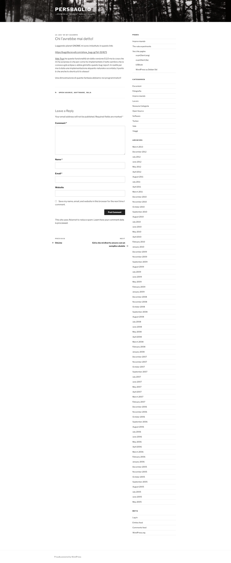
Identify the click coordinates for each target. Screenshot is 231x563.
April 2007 (137, 392)
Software (79, 92)
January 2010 (138, 247)
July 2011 (136, 182)
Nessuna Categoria (140, 106)
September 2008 (139, 312)
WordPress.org (138, 532)
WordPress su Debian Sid (146, 69)
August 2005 (138, 487)
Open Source (66, 92)
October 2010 (138, 207)
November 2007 (139, 362)
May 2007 (136, 387)
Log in (135, 517)
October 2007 (138, 367)
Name (59, 159)
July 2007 (136, 377)
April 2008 (137, 337)
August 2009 (138, 267)
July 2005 (136, 492)
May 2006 (137, 442)
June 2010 (137, 227)
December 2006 (139, 407)
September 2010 (139, 212)
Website (59, 187)
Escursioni (136, 86)
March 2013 (137, 147)
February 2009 (138, 287)
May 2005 (137, 502)
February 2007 (138, 402)
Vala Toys (59, 58)
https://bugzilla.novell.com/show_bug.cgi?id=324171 (81, 52)
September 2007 (139, 372)
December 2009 (139, 252)
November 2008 (139, 302)
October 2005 (138, 477)
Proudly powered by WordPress (67, 557)
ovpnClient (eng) (143, 55)
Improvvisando (138, 41)
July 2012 (136, 157)
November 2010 (139, 202)
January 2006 (138, 462)
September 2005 (139, 482)
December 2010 (139, 197)
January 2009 (138, 292)
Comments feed (139, 527)
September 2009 (139, 262)
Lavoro (135, 101)
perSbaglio (73, 9)
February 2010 (138, 242)
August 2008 (138, 317)
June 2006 (137, 437)
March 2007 (137, 397)
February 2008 (138, 347)
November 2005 (139, 472)
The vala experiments (141, 46)
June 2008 (137, 327)
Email (58, 173)
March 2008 (137, 342)
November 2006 (139, 412)
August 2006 (138, 427)
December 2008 (139, 297)
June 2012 (136, 162)
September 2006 (139, 422)
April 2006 (137, 447)
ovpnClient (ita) (142, 60)
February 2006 (138, 457)
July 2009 (136, 272)
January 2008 (138, 352)
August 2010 (138, 217)
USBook (139, 65)
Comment (61, 123)
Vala (89, 92)
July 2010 (136, 222)
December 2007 (139, 357)
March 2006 (137, 452)
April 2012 (136, 172)
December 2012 (139, 152)
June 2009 (137, 277)
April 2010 (136, 237)
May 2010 (136, 232)
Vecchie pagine (139, 51)
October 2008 (138, 307)
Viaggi (135, 131)
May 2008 (137, 332)
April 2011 (136, 187)
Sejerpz (73, 35)
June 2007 (137, 382)
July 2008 (136, 322)
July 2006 (136, 432)
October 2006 (138, 417)
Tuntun (135, 121)
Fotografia (136, 91)
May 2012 (136, 167)
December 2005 (139, 467)
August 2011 (137, 177)
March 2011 (137, 192)
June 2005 (137, 497)
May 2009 (137, 282)
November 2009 (139, 257)
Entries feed (137, 522)
